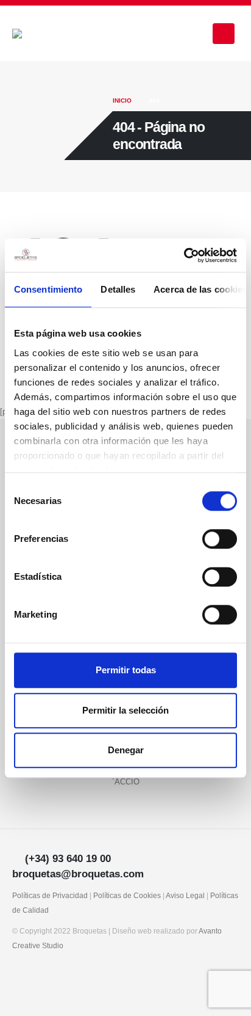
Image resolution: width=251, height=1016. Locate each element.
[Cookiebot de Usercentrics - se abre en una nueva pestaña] (183, 255)
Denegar (126, 750)
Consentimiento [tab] (48, 289)
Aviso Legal (185, 895)
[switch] (219, 539)
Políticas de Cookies (127, 895)
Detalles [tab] (118, 289)
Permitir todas (126, 670)
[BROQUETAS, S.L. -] (45, 33)
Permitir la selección (125, 710)
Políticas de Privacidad (50, 895)
